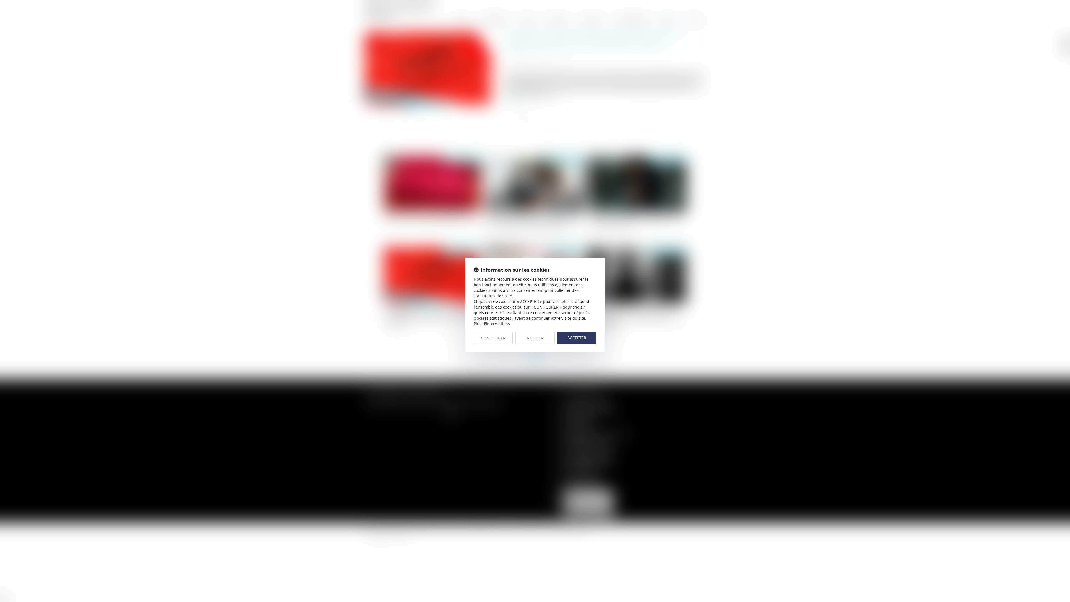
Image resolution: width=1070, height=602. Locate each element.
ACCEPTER (576, 337)
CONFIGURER (493, 338)
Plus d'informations (492, 323)
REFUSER (535, 338)
